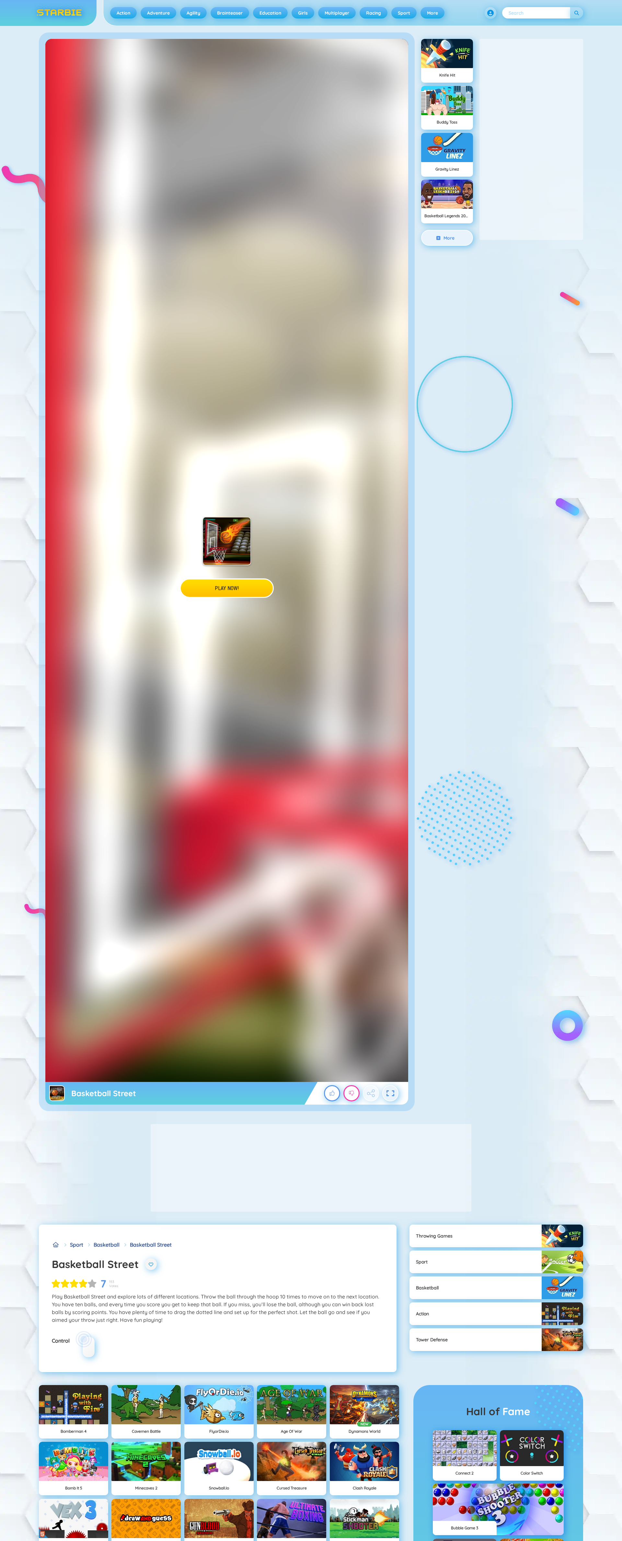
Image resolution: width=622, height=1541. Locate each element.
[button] (490, 13)
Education (270, 13)
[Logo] (59, 13)
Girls (303, 13)
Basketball (107, 1244)
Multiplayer (337, 13)
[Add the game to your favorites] (151, 1264)
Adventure (158, 13)
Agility (193, 13)
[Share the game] (371, 1093)
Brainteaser (230, 13)
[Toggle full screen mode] (390, 1093)
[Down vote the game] (351, 1093)
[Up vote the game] (332, 1093)
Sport (404, 13)
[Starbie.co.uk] (56, 1245)
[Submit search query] (576, 12)
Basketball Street (151, 1244)
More (432, 13)
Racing (373, 13)
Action (123, 13)
